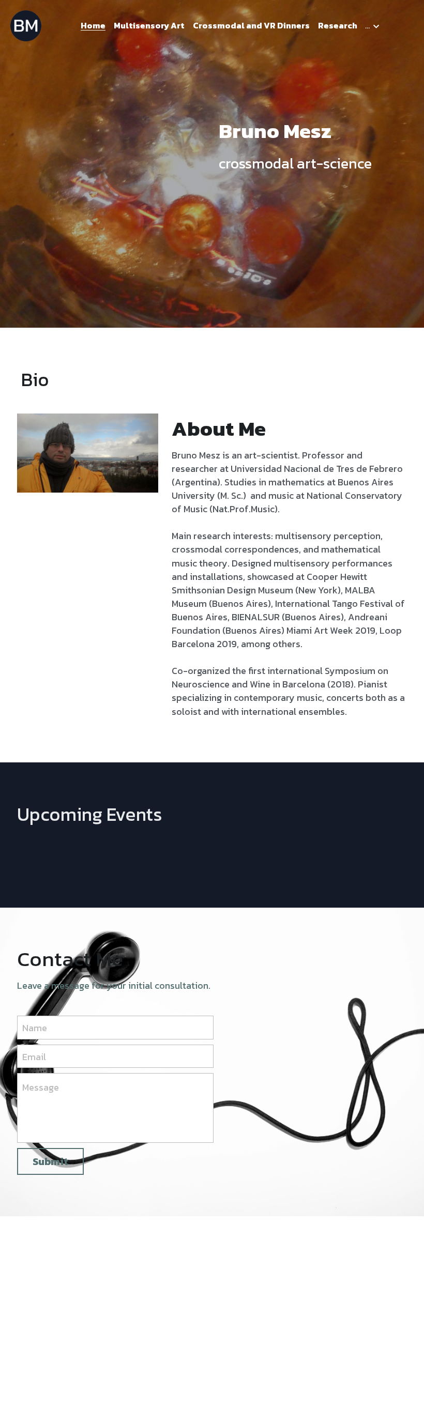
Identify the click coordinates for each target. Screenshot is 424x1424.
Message (40, 1087)
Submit (50, 1161)
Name (34, 1027)
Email (34, 1056)
